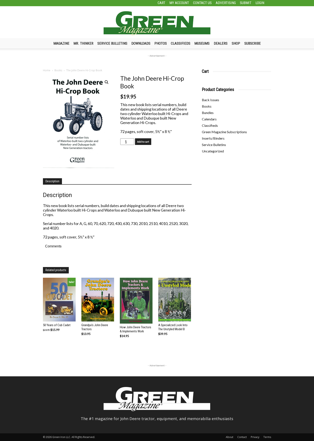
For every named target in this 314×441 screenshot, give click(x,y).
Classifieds (180, 43)
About (229, 437)
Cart (161, 3)
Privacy (255, 437)
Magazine (61, 43)
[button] (106, 82)
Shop (236, 43)
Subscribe (252, 43)
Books (58, 70)
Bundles (208, 113)
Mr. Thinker (83, 43)
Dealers (220, 43)
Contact (242, 437)
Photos (160, 43)
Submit (245, 3)
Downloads (140, 43)
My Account (179, 3)
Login (259, 3)
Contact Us (202, 3)
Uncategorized (213, 151)
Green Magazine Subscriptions (224, 132)
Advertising (226, 3)
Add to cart (143, 141)
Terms (267, 437)
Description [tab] (52, 181)
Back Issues (210, 100)
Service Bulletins (112, 43)
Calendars (209, 119)
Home (46, 70)
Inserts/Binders (213, 138)
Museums (202, 43)
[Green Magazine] (157, 23)
